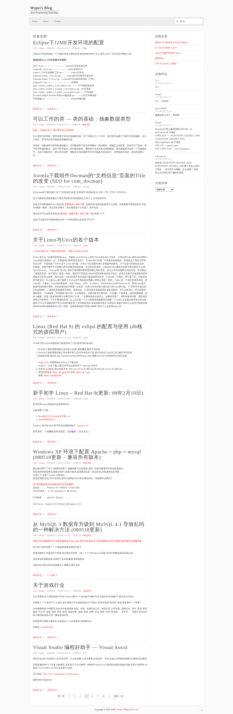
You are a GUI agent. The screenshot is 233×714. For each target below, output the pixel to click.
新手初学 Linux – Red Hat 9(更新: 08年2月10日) (88, 393)
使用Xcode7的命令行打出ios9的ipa (171, 42)
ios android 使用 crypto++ (166, 47)
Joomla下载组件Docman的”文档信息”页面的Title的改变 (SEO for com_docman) (89, 178)
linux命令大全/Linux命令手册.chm (54, 416)
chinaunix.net (82, 425)
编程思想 (86, 124)
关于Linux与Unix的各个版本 (66, 240)
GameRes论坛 (47, 627)
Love (136, 709)
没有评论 (51, 109)
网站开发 (87, 463)
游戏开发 (87, 591)
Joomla (86, 187)
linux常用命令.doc (46, 419)
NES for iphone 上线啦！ (166, 63)
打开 (102, 213)
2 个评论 (51, 575)
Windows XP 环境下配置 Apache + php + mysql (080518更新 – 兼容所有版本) (87, 454)
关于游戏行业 (49, 585)
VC (84, 653)
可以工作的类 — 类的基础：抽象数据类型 (82, 119)
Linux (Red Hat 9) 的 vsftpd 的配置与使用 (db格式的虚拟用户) (88, 329)
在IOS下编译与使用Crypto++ (169, 53)
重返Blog (159, 58)
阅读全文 (37, 109)
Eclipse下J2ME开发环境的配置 (68, 42)
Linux (85, 245)
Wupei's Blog (123, 709)
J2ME (84, 48)
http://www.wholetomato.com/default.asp (61, 674)
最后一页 (118, 696)
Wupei (41, 48)
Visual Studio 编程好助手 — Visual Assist (80, 647)
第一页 (61, 696)
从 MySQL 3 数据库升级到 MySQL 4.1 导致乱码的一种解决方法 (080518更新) (88, 526)
